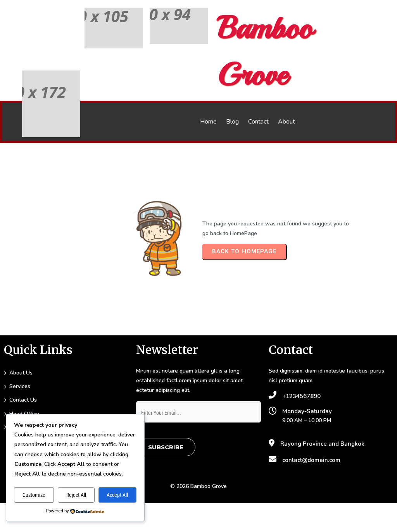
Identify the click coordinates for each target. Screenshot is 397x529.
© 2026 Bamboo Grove (198, 486)
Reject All (76, 495)
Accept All (117, 495)
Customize (33, 495)
